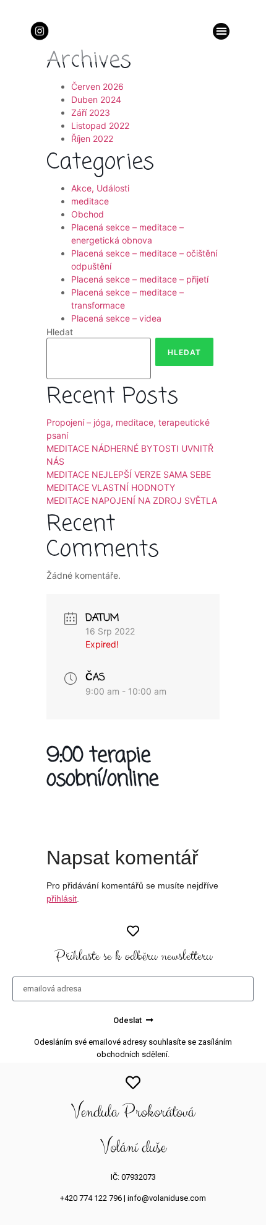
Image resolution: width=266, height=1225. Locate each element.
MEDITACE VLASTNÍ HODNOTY (110, 487)
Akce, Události (100, 188)
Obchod (87, 214)
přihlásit (61, 898)
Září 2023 (90, 112)
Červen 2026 (97, 86)
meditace (90, 201)
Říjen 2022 (92, 138)
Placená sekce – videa (116, 318)
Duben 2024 (96, 99)
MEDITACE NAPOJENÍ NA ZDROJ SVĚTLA (131, 500)
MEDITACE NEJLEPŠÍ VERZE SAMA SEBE (128, 474)
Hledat (59, 332)
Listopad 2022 (100, 125)
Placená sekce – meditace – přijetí (139, 279)
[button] (221, 31)
